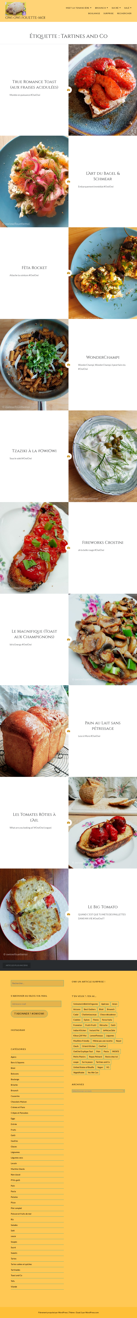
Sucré (115, 8)
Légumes (110, 1035)
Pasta (106, 1051)
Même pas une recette (103, 1041)
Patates (14, 1197)
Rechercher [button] (124, 13)
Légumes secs (17, 1157)
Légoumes (15, 1152)
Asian (114, 1004)
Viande (14, 1286)
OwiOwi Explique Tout (83, 1051)
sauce (13, 1236)
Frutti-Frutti (90, 1025)
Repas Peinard (95, 1056)
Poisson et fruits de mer (21, 1214)
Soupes (14, 1242)
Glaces (14, 1146)
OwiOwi (102, 1046)
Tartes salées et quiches (21, 1264)
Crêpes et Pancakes (19, 1113)
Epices (87, 1020)
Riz (12, 1219)
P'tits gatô (15, 1180)
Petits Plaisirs (79, 1056)
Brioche (14, 1085)
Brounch (100, 8)
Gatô (113, 1025)
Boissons (15, 1073)
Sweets (14, 1253)
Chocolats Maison (19, 1102)
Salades (14, 1225)
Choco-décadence (108, 1014)
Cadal (75, 1014)
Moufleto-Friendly (81, 1041)
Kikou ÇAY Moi (79, 1035)
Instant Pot (94, 1030)
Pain (98, 1051)
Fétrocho (103, 1025)
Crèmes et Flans (18, 1107)
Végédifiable (78, 1072)
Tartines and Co (103, 1062)
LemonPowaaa (96, 1035)
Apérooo (105, 1004)
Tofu (13, 1281)
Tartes (13, 1258)
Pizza (13, 1202)
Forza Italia (107, 1020)
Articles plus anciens (17, 965)
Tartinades (15, 1270)
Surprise (109, 13)
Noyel (118, 1041)
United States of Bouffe (83, 1067)
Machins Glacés (18, 1169)
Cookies (76, 1020)
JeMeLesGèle (109, 1030)
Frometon (77, 1025)
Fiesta (96, 1020)
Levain (14, 1163)
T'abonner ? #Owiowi (29, 1013)
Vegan (100, 1067)
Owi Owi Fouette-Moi (25, 17)
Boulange (94, 13)
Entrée (14, 1124)
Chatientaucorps (89, 1014)
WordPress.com (92, 1312)
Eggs (13, 1118)
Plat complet (16, 1208)
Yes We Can (93, 1072)
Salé (126, 8)
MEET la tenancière (77, 8)
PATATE (115, 1051)
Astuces (76, 1009)
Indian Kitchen (79, 1030)
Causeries (15, 1096)
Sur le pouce (87, 1062)
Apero (13, 1057)
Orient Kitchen (88, 1046)
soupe (76, 1062)
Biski (101, 1009)
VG (107, 1067)
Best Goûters (90, 1009)
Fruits (13, 1130)
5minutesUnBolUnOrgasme (85, 1004)
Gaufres (14, 1141)
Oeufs (76, 1046)
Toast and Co (16, 1275)
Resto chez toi (111, 1056)
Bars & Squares (17, 1062)
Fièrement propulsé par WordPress (53, 1312)
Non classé (15, 1174)
